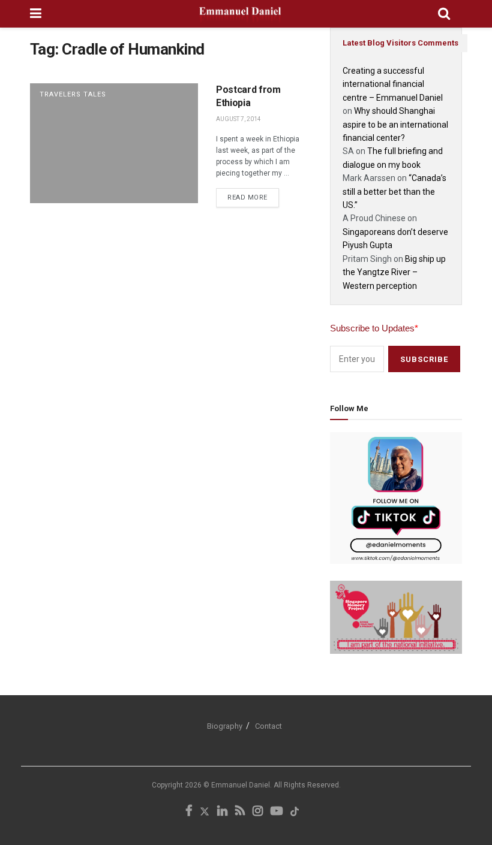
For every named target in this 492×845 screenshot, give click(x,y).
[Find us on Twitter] (204, 811)
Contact (268, 726)
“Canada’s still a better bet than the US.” (394, 191)
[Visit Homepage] (239, 14)
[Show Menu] (35, 14)
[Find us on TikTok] (294, 812)
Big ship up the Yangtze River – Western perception (394, 272)
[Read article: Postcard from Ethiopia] (114, 143)
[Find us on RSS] (240, 811)
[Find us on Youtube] (277, 811)
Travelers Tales (73, 94)
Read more (253, 194)
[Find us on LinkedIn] (222, 811)
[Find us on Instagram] (258, 811)
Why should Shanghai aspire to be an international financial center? (395, 124)
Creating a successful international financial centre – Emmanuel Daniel (393, 84)
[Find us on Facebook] (188, 811)
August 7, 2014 (238, 119)
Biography (224, 726)
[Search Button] (444, 14)
